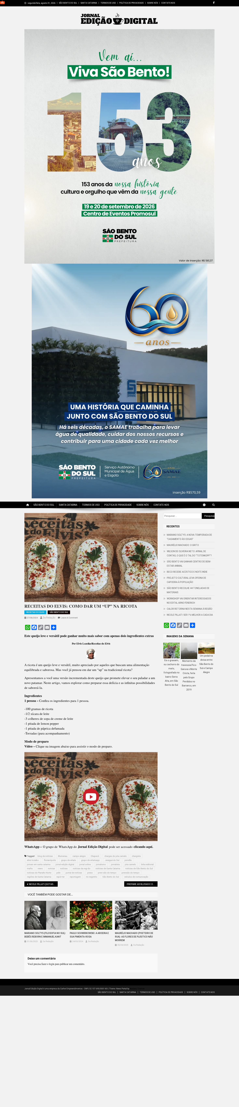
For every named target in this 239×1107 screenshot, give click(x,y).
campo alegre (79, 856)
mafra (30, 868)
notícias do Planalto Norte (39, 873)
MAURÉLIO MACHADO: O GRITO (183, 545)
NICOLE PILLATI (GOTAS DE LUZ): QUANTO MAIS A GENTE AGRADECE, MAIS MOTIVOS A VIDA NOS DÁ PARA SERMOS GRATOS (43, 884)
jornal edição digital (65, 864)
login (51, 964)
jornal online (85, 864)
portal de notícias (74, 873)
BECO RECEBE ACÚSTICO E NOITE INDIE (187, 572)
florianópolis (50, 860)
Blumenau (62, 856)
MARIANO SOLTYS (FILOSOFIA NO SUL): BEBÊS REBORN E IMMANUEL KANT (45, 935)
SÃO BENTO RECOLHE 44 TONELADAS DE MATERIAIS (188, 590)
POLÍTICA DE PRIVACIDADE (131, 3)
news (40, 868)
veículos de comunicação (136, 877)
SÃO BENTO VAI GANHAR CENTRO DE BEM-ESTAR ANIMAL (189, 563)
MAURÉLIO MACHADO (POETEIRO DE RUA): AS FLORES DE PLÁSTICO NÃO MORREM (134, 937)
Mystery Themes (137, 989)
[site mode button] (206, 504)
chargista (136, 856)
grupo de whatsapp (90, 860)
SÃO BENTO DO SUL (68, 3)
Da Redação (49, 617)
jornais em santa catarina (38, 864)
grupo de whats (68, 860)
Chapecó (95, 856)
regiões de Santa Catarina (39, 877)
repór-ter (60, 877)
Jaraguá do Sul (112, 860)
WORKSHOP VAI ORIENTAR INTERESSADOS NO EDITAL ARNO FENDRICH (189, 600)
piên (58, 873)
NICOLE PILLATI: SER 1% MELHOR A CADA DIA (190, 615)
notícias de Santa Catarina (108, 868)
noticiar (51, 868)
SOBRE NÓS (152, 3)
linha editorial (147, 864)
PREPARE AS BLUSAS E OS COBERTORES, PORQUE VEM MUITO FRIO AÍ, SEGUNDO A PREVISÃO (142, 884)
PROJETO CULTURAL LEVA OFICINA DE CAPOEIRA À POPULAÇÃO (186, 580)
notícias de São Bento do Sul (139, 868)
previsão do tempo (130, 873)
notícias (64, 868)
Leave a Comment (69, 617)
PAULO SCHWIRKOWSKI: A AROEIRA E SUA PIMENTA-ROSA (89, 935)
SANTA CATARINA (88, 3)
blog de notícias (45, 856)
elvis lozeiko (33, 860)
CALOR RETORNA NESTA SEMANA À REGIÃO (189, 609)
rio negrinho (91, 877)
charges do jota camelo (115, 856)
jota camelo (130, 864)
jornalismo (101, 864)
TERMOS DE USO (108, 3)
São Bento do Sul (110, 877)
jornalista (115, 864)
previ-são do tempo (107, 873)
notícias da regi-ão (81, 868)
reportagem (75, 877)
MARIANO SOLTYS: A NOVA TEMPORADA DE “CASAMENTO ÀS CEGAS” (189, 537)
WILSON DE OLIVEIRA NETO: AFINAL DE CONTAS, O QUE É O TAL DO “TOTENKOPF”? (189, 553)
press (90, 873)
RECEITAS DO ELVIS (35, 612)
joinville (128, 860)
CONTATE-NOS (168, 3)
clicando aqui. (143, 846)
